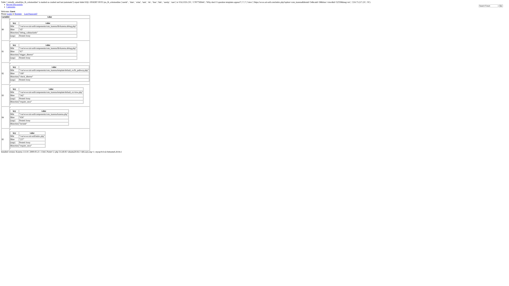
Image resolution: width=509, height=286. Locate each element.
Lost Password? (30, 14)
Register (18, 14)
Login (9, 14)
